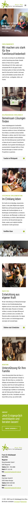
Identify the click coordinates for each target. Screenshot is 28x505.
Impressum (17, 501)
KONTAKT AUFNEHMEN (10, 428)
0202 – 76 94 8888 (10, 467)
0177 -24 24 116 (8, 469)
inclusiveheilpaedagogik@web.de (12, 472)
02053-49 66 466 (10, 483)
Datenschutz (24, 501)
